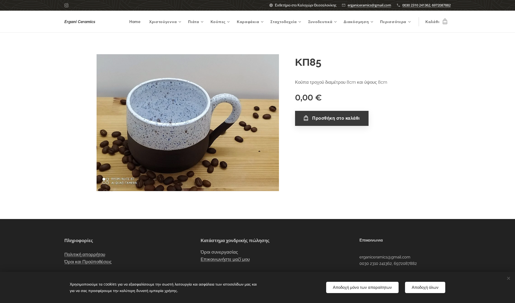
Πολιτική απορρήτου (84, 254)
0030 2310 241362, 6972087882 (426, 5)
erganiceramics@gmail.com (369, 5)
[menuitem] (136, 21)
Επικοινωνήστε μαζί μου (225, 259)
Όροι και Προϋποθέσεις (88, 261)
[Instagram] (66, 5)
